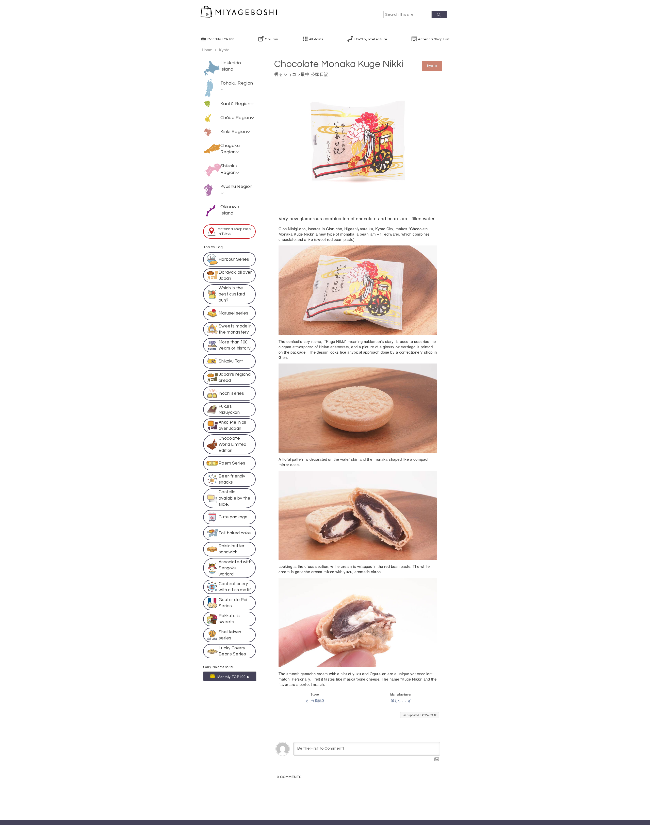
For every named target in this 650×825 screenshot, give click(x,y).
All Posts (316, 39)
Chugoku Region (230, 148)
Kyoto (224, 50)
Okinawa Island (229, 210)
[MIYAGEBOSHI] (239, 12)
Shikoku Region (228, 169)
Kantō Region (235, 103)
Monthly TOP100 (220, 39)
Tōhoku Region (236, 83)
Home (207, 50)
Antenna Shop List (433, 39)
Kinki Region (233, 131)
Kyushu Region (236, 186)
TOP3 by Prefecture (370, 39)
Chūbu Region (235, 117)
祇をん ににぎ (401, 701)
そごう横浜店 (314, 701)
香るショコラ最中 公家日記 (301, 74)
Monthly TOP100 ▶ (233, 645)
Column (271, 39)
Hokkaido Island (230, 66)
